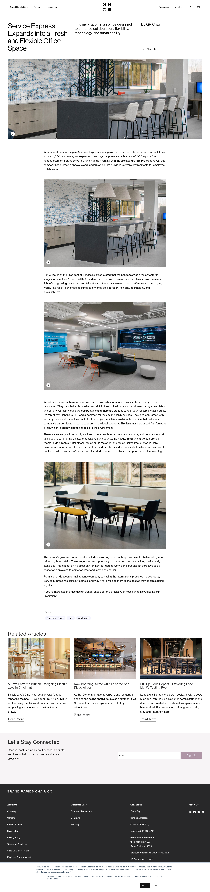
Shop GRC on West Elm (18, 850)
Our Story (11, 811)
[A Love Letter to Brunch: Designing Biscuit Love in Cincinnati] (39, 658)
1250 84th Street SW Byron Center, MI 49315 (142, 841)
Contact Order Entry (139, 824)
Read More (16, 719)
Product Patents (14, 824)
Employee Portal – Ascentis (19, 857)
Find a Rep (135, 811)
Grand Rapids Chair (19, 7)
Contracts (75, 818)
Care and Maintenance (81, 811)
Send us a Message (139, 818)
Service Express (89, 152)
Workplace (83, 618)
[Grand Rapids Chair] (107, 7)
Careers (11, 818)
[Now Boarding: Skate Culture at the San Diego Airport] (105, 658)
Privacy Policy (13, 837)
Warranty (75, 824)
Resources (164, 7)
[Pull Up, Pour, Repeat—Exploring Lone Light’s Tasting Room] (171, 658)
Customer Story (55, 618)
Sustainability (13, 831)
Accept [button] (144, 885)
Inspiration (52, 7)
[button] (149, 49)
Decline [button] (157, 885)
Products (38, 7)
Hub (71, 618)
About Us (178, 7)
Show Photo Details (13, 134)
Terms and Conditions (17, 844)
